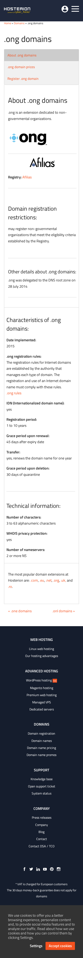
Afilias (27, 177)
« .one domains (20, 611)
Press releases (41, 817)
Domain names (41, 740)
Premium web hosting (42, 694)
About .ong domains (21, 55)
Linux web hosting (41, 648)
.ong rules (13, 393)
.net (49, 580)
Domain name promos (41, 754)
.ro (10, 586)
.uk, (63, 580)
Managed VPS (41, 702)
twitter (31, 869)
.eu (41, 580)
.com (34, 580)
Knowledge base (42, 779)
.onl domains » (63, 611)
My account (65, 9)
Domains (19, 23)
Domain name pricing (41, 747)
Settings (36, 946)
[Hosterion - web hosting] (17, 10)
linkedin (38, 869)
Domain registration (41, 733)
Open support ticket (41, 786)
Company (41, 824)
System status (41, 793)
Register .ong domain (22, 78)
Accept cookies (60, 946)
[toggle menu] (75, 9)
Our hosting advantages (41, 655)
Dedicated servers (41, 709)
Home (7, 23)
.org (56, 580)
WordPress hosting (41, 680)
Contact (41, 838)
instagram (58, 869)
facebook (24, 869)
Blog (41, 831)
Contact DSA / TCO (42, 846)
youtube (45, 869)
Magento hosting (41, 687)
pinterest (52, 869)
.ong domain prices (21, 67)
